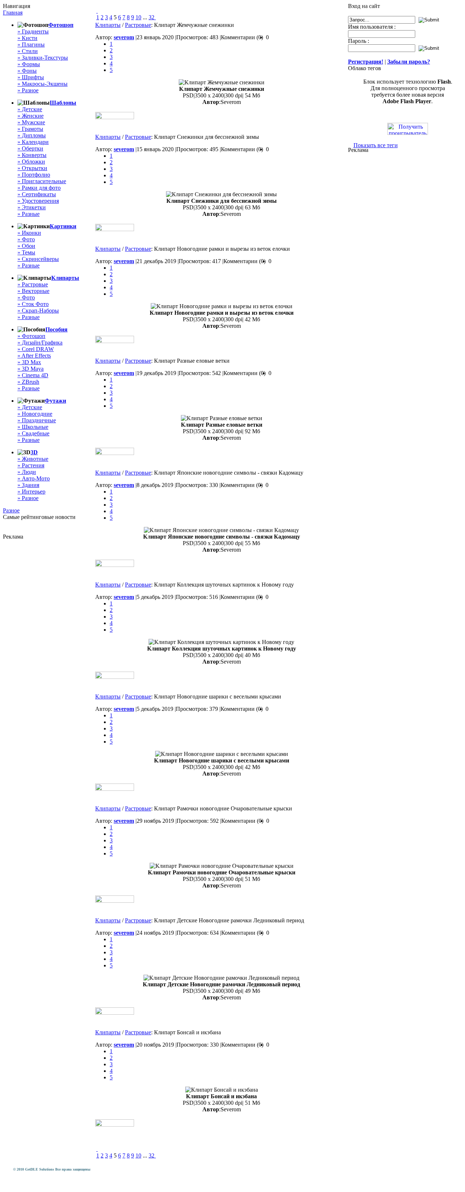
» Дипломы (31, 135)
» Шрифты (30, 77)
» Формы (28, 64)
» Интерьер (31, 491)
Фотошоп (60, 25)
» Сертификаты (36, 194)
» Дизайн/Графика (39, 342)
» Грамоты (30, 129)
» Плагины (31, 44)
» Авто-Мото (33, 478)
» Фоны (27, 71)
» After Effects (34, 356)
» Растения (30, 465)
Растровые (138, 25)
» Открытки (32, 168)
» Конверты (31, 155)
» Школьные (32, 427)
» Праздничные (36, 420)
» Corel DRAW (35, 349)
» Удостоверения (38, 201)
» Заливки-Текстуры (42, 58)
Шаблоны (63, 103)
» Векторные (33, 291)
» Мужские (31, 122)
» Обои (26, 246)
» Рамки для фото (39, 188)
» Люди (26, 472)
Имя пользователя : (372, 27)
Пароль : (358, 41)
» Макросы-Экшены (42, 84)
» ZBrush (28, 382)
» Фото (26, 239)
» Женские (30, 116)
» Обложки (31, 161)
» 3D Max (29, 362)
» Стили (27, 51)
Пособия (56, 329)
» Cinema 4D (32, 375)
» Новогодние (34, 414)
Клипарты (65, 278)
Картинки (63, 226)
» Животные (32, 459)
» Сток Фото (33, 304)
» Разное (28, 90)
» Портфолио (33, 175)
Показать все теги (375, 145)
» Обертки (30, 148)
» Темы (26, 252)
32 (151, 17)
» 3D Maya (30, 369)
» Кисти (27, 38)
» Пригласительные (41, 181)
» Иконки (29, 233)
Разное (11, 510)
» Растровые (32, 284)
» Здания (28, 485)
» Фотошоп (31, 336)
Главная (13, 12)
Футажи (55, 401)
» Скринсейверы (38, 259)
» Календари (33, 142)
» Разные (28, 214)
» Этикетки (31, 207)
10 (138, 17)
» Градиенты (33, 31)
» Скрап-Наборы (38, 310)
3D (34, 452)
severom (124, 37)
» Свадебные (33, 433)
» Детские (29, 109)
